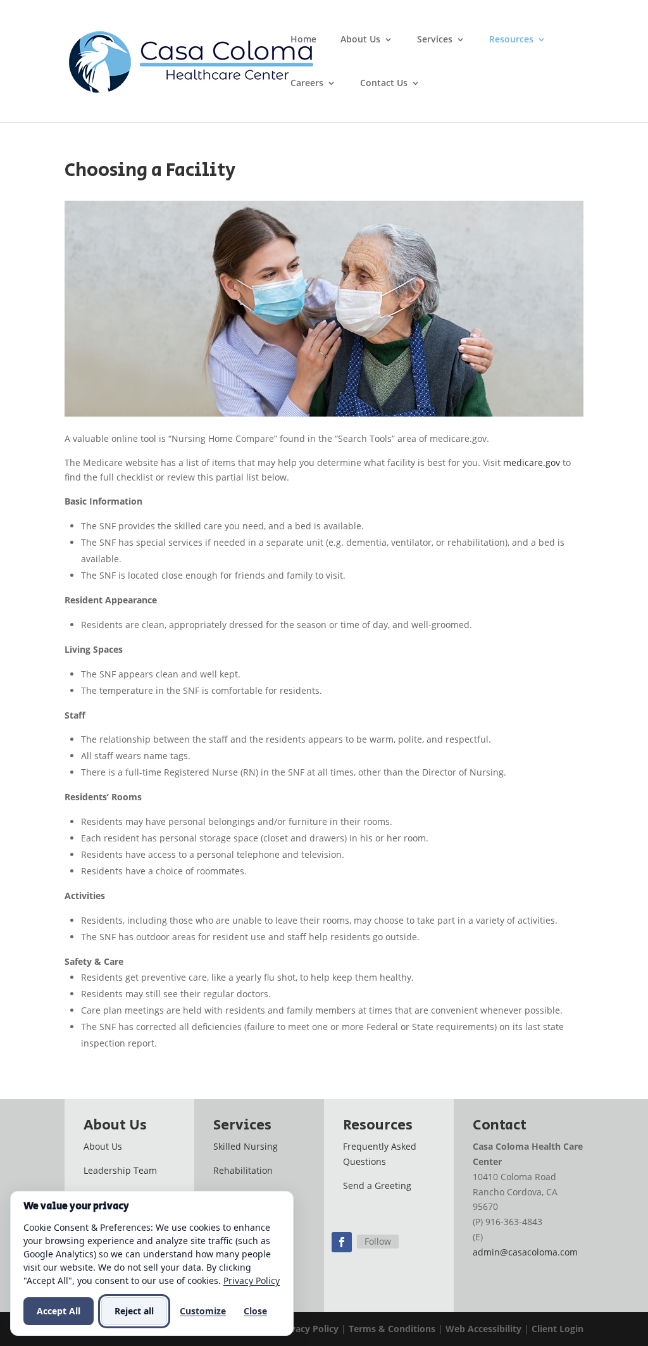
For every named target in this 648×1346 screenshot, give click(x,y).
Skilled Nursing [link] (245, 1146)
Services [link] (434, 40)
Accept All (58, 1311)
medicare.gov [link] (531, 462)
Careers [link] (306, 84)
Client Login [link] (557, 1329)
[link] (193, 60)
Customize (203, 1311)
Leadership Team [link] (120, 1170)
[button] (342, 1242)
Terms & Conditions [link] (392, 1329)
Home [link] (303, 40)
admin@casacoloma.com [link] (525, 1252)
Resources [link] (511, 40)
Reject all (134, 1311)
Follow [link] (377, 1241)
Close (255, 1311)
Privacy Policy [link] (308, 1329)
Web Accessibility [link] (483, 1329)
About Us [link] (360, 40)
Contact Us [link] (384, 84)
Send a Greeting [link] (377, 1185)
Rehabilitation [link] (243, 1170)
